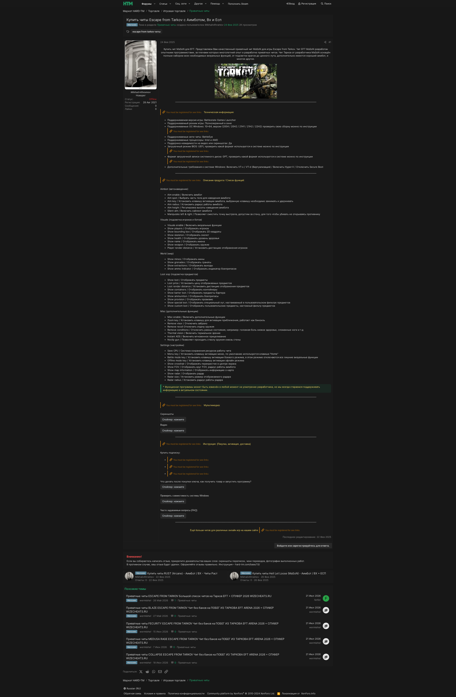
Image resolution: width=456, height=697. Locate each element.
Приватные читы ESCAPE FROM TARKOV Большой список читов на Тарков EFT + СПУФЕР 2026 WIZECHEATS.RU (198, 596)
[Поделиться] (325, 42)
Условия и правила (154, 693)
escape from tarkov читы (146, 31)
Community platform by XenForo (241, 693)
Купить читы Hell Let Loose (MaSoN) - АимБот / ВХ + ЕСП (289, 573)
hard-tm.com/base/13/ (247, 564)
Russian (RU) (133, 688)
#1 (330, 42)
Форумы (147, 3)
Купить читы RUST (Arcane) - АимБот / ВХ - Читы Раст (182, 573)
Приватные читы (166, 24)
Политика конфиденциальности (186, 693)
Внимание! (134, 556)
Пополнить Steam (238, 3)
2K (240, 24)
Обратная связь (132, 693)
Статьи (163, 3)
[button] (154, 3)
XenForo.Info (308, 693)
